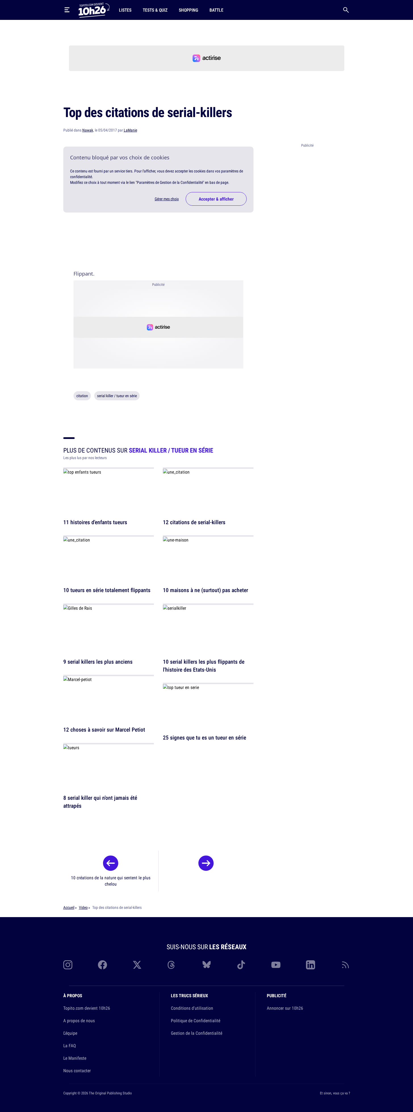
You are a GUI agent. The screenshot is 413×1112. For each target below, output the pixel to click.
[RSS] (345, 964)
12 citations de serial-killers (194, 522)
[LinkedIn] (310, 964)
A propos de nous (79, 1020)
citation (82, 395)
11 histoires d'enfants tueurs (95, 522)
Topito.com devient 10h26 (86, 1008)
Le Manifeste (74, 1058)
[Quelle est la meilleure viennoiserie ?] (206, 864)
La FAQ (69, 1045)
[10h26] (94, 9)
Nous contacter (77, 1070)
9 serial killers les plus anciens (98, 661)
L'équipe (70, 1033)
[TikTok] (241, 964)
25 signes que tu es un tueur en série (204, 738)
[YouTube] (275, 964)
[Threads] (171, 964)
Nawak (87, 130)
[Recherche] (346, 10)
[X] (137, 964)
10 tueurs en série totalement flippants (106, 590)
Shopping (188, 10)
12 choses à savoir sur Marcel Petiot (104, 730)
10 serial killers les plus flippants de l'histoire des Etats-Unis (203, 665)
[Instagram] (67, 964)
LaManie (130, 130)
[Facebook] (102, 964)
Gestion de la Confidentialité (196, 1033)
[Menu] (67, 10)
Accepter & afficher (216, 199)
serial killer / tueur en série (117, 395)
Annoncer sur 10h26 (285, 1008)
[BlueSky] (206, 964)
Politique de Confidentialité (195, 1020)
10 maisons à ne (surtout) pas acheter (205, 590)
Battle (216, 10)
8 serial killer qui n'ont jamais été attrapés (100, 801)
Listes (125, 10)
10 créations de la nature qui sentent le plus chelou (110, 880)
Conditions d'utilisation (192, 1008)
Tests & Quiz (155, 10)
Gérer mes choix (167, 198)
